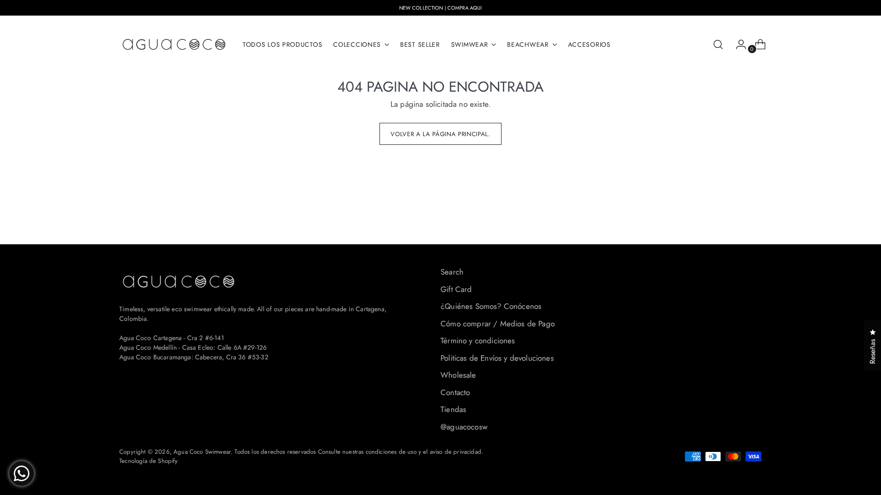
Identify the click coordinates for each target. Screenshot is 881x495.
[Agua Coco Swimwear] (174, 44)
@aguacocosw (464, 426)
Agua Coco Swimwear (202, 451)
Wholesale (458, 374)
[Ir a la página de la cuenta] (737, 44)
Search (451, 271)
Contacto (455, 392)
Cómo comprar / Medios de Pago (497, 323)
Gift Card (456, 289)
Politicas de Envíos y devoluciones (497, 357)
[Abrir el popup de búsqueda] (718, 44)
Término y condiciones (477, 340)
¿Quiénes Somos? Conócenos (490, 306)
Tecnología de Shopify (148, 460)
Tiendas (453, 409)
